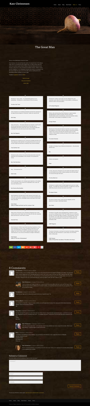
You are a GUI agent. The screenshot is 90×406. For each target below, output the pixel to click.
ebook (24, 74)
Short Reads (68, 4)
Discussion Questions (26, 80)
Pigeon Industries (17, 404)
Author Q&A (26, 83)
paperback (16, 74)
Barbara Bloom (19, 301)
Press (80, 4)
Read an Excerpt (26, 78)
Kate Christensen (26, 282)
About (59, 4)
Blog (63, 4)
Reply (78, 272)
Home (55, 4)
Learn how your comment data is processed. (34, 392)
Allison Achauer (35, 404)
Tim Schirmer (19, 270)
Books (74, 4)
